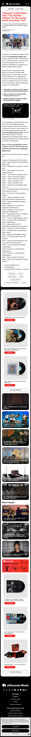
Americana (12, 273)
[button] (15, 306)
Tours (24, 282)
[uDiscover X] (7, 690)
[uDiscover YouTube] (15, 690)
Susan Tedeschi (15, 279)
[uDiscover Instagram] (9, 690)
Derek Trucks (12, 276)
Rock (21, 276)
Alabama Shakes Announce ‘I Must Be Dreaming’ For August (15, 99)
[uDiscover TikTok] (12, 690)
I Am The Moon (16, 144)
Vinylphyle (15, 696)
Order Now (10, 320)
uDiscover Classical (15, 704)
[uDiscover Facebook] (4, 690)
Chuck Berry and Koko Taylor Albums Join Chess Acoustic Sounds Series (16, 90)
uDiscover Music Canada (15, 713)
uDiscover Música (15, 710)
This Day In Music (15, 699)
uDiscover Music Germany (15, 716)
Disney (16, 701)
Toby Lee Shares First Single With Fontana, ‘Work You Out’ (15, 94)
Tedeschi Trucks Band (12, 282)
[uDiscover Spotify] (18, 690)
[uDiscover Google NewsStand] (23, 690)
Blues (20, 273)
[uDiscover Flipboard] (21, 690)
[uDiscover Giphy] (26, 690)
